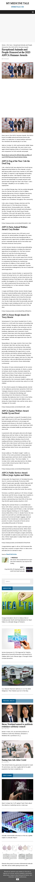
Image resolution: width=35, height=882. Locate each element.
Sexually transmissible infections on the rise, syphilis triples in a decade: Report (17, 837)
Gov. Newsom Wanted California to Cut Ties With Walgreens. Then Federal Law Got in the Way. (16, 690)
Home (3, 45)
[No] (33, 876)
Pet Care (9, 45)
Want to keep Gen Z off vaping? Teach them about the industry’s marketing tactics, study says (17, 804)
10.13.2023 (6, 59)
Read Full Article (11, 554)
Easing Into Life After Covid (14, 760)
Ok (17, 879)
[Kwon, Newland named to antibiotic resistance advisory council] (17, 721)
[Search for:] (17, 581)
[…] (20, 736)
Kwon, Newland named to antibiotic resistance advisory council (17, 725)
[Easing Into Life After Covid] (17, 757)
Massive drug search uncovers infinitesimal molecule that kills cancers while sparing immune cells (17, 864)
